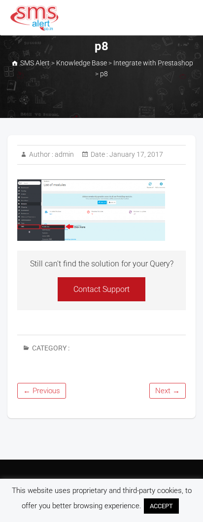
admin (63, 154)
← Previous (41, 390)
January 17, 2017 (135, 154)
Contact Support (101, 289)
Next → (167, 390)
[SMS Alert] (36, 18)
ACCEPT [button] (161, 506)
